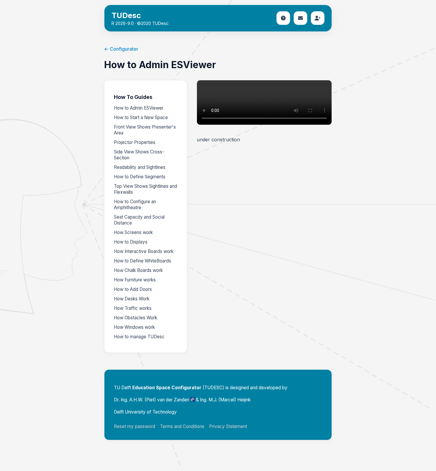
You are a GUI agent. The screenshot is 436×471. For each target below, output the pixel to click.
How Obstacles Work (135, 318)
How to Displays (130, 242)
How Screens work (133, 232)
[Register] (317, 18)
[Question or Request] (300, 18)
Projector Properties (134, 142)
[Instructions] (283, 18)
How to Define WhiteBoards (142, 261)
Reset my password (134, 426)
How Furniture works (135, 280)
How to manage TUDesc (139, 336)
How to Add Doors (133, 289)
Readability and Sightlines (140, 167)
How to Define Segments (140, 177)
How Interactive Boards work (144, 251)
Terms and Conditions (182, 426)
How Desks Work (131, 299)
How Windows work (134, 327)
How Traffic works (133, 308)
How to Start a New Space (141, 117)
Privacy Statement (228, 426)
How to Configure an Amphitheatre (135, 204)
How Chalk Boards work (138, 270)
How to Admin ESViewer (138, 108)
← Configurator (121, 49)
